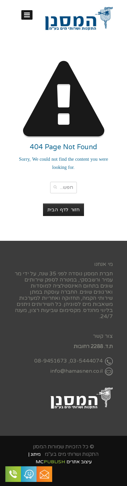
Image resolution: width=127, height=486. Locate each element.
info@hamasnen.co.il (76, 371)
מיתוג (36, 454)
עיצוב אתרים (79, 462)
